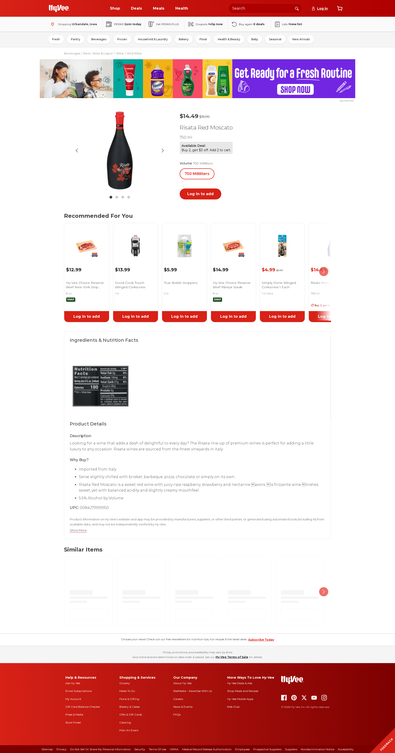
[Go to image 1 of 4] (111, 197)
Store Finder (73, 722)
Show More (78, 530)
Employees (242, 749)
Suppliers (291, 749)
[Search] (296, 8)
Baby (254, 39)
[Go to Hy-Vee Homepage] (59, 8)
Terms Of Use (157, 749)
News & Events (182, 706)
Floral (203, 39)
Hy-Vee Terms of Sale (232, 657)
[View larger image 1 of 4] (120, 150)
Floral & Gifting (129, 699)
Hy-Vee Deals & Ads (239, 683)
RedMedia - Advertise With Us (192, 691)
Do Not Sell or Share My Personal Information (100, 749)
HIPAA (174, 749)
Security (139, 749)
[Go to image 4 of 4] (129, 197)
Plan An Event (129, 730)
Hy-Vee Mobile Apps (240, 699)
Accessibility (346, 749)
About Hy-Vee (182, 683)
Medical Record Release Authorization (207, 749)
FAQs (177, 714)
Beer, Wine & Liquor (98, 53)
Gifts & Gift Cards (130, 714)
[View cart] (339, 8)
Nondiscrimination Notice (317, 749)
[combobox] (265, 8)
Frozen (122, 39)
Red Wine (134, 53)
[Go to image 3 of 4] (123, 197)
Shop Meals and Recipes (242, 691)
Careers (178, 699)
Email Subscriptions (78, 691)
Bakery (184, 39)
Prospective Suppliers (267, 749)
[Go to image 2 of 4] (117, 197)
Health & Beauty (229, 39)
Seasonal (275, 39)
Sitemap (47, 749)
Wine (120, 53)
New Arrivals (301, 39)
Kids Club (233, 706)
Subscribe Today (261, 639)
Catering (125, 722)
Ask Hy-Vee (72, 683)
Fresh (56, 39)
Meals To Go (127, 691)
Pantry (75, 39)
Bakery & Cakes (129, 706)
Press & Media (74, 714)
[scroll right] (323, 272)
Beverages (98, 39)
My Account (73, 699)
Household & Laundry (153, 39)
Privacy (61, 749)
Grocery (124, 683)
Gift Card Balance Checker (82, 706)
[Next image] (162, 150)
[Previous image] (77, 150)
